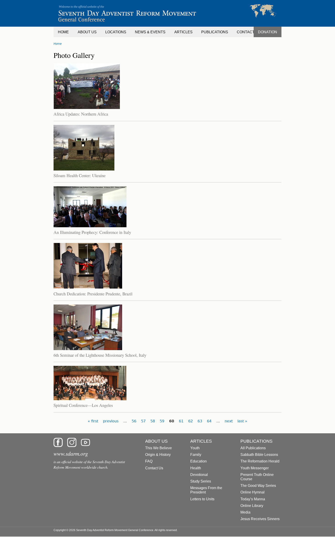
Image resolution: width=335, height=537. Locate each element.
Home (58, 43)
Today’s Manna (252, 499)
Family (195, 455)
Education (198, 461)
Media (245, 512)
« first (93, 421)
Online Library (251, 506)
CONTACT (246, 32)
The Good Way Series (258, 486)
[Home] (167, 13)
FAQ (148, 461)
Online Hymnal (252, 492)
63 (200, 421)
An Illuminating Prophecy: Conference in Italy (92, 232)
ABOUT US (87, 32)
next (229, 421)
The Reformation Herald (259, 461)
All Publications (253, 448)
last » (242, 421)
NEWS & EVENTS (150, 32)
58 (152, 421)
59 (162, 421)
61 (181, 421)
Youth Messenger (254, 468)
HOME (63, 32)
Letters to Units (202, 499)
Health (195, 468)
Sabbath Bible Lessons (259, 455)
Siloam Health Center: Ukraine (80, 175)
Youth (195, 448)
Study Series (200, 481)
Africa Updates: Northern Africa (81, 114)
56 (134, 421)
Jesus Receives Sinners (260, 519)
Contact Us (154, 468)
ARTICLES (183, 32)
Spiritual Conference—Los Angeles (83, 405)
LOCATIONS (115, 32)
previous (111, 421)
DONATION (267, 32)
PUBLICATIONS (214, 32)
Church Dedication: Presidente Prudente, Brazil (93, 294)
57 (143, 421)
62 (190, 421)
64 (209, 421)
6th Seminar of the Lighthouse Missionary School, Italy (100, 355)
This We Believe (158, 448)
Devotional (199, 475)
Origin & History (158, 455)
